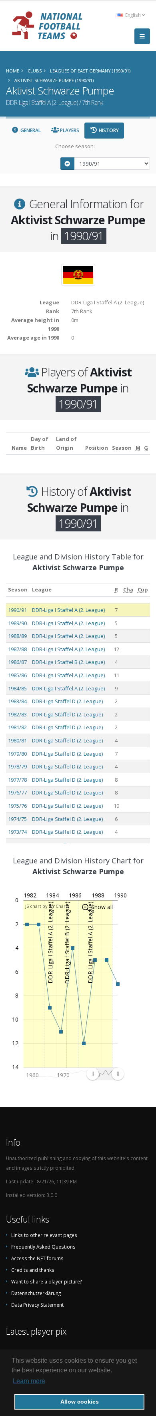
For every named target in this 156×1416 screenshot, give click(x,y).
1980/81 (17, 740)
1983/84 (17, 701)
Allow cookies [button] (79, 1401)
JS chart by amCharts (47, 906)
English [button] (133, 15)
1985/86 (17, 675)
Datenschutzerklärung (36, 1293)
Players (69, 130)
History (108, 130)
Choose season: (75, 146)
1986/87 (17, 662)
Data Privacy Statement (37, 1304)
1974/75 (17, 819)
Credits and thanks (32, 1270)
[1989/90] (67, 163)
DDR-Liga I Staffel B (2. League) (68, 662)
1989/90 (17, 623)
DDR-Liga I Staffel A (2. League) (68, 609)
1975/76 (17, 805)
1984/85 (17, 688)
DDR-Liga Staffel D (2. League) (67, 701)
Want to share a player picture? (46, 1281)
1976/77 (17, 792)
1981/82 (17, 727)
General (30, 130)
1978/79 (17, 766)
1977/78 (17, 779)
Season (18, 589)
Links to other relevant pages (44, 1235)
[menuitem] (105, 1074)
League (42, 589)
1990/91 (17, 609)
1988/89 (17, 636)
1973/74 (17, 831)
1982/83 (17, 714)
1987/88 (17, 649)
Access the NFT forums (37, 1258)
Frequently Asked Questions (43, 1246)
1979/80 (17, 753)
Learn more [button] (29, 1381)
